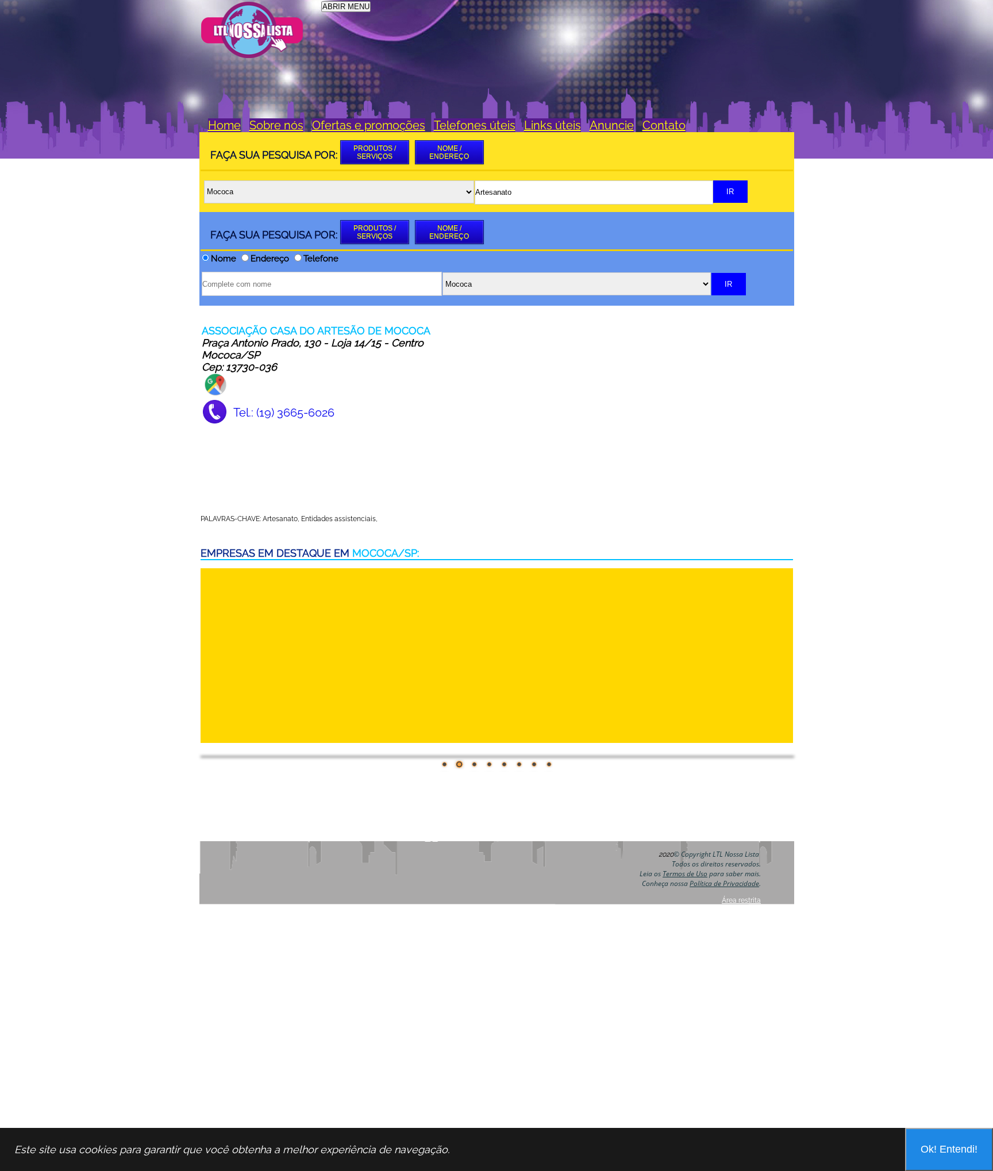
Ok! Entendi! (949, 1149)
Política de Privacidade (724, 883)
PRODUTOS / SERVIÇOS (374, 152)
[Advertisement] (584, 27)
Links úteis (552, 125)
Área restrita (741, 900)
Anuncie (612, 125)
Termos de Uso (685, 874)
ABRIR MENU (346, 6)
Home (224, 125)
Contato (664, 125)
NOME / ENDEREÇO (449, 152)
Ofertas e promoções (368, 125)
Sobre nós (276, 125)
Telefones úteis (474, 125)
